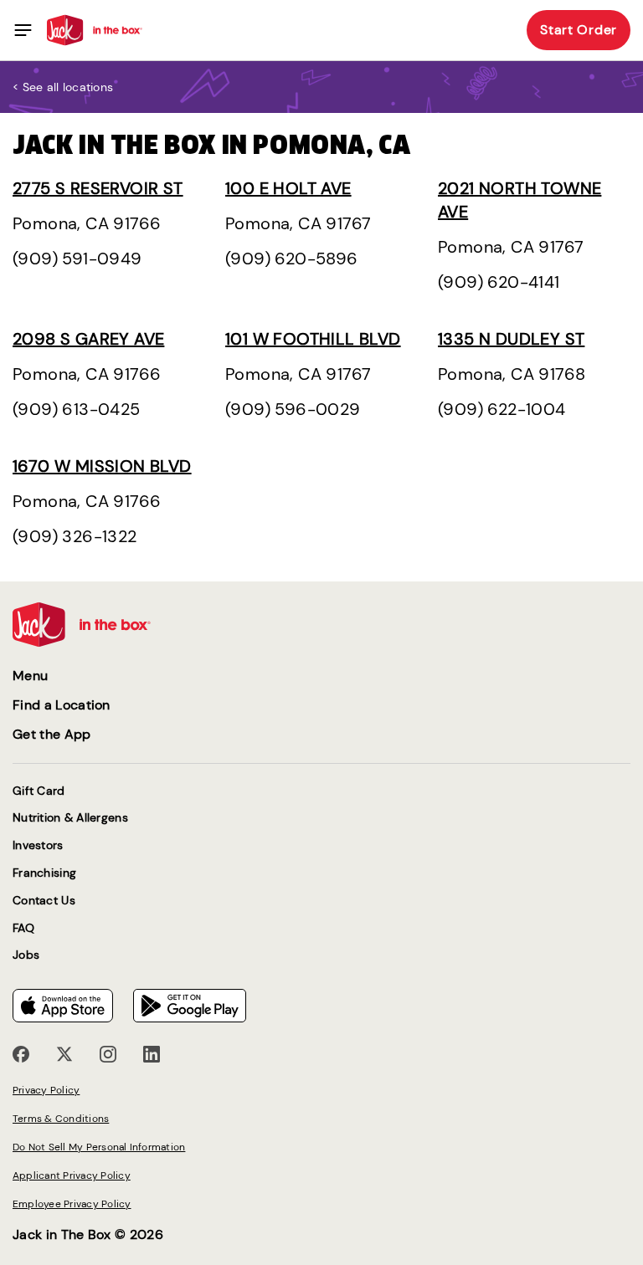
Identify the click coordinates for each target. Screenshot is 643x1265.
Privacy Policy (46, 1090)
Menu (30, 676)
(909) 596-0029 (293, 409)
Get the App (52, 734)
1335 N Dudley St (511, 339)
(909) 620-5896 (291, 258)
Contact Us (44, 901)
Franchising (44, 873)
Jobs (26, 955)
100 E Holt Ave (288, 188)
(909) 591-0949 (77, 258)
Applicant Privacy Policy (72, 1175)
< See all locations (63, 87)
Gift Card (39, 791)
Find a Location (62, 705)
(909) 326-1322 (75, 536)
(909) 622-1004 (502, 409)
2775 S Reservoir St (98, 188)
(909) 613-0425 (77, 409)
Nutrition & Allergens (70, 818)
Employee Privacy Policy (72, 1204)
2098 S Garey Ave (88, 339)
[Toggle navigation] (23, 30)
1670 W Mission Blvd (102, 466)
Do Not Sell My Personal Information (99, 1147)
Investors (38, 845)
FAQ (23, 928)
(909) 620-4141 (499, 282)
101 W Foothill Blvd (313, 339)
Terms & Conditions (61, 1118)
